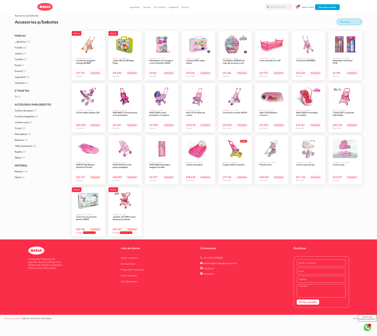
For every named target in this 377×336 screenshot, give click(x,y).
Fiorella (20, 47)
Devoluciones (128, 263)
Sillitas (20, 157)
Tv (18, 96)
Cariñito (21, 59)
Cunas (20, 128)
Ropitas (20, 151)
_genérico (22, 41)
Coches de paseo (26, 110)
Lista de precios (129, 281)
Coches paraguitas (26, 116)
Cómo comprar (129, 275)
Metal (19, 177)
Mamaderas (23, 134)
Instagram (208, 273)
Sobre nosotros (129, 257)
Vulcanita (21, 82)
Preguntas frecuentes (132, 269)
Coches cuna (23, 122)
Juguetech (22, 77)
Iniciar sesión (308, 7)
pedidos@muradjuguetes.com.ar (220, 263)
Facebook (208, 268)
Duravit (20, 71)
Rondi (19, 65)
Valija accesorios (25, 145)
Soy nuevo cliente (327, 7)
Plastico (21, 171)
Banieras (21, 139)
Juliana (20, 53)
